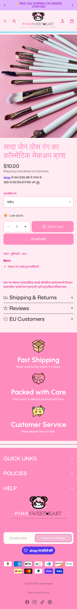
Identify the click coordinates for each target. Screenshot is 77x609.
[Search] (14, 21)
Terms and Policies (38, 592)
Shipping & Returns (33, 297)
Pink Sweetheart (43, 583)
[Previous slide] (4, 5)
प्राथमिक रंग (9, 193)
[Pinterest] (49, 602)
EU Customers (26, 319)
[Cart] (72, 21)
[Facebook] (27, 602)
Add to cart (55, 227)
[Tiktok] (42, 602)
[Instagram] (34, 602)
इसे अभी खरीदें (38, 239)
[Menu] (5, 21)
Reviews (19, 308)
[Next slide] (72, 5)
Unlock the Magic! (53, 538)
